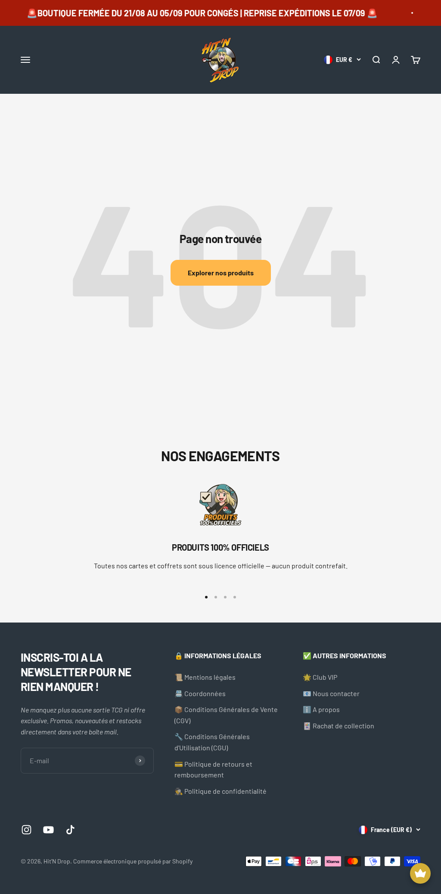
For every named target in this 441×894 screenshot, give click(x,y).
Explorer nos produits (221, 272)
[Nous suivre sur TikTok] (70, 829)
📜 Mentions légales (205, 677)
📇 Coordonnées (200, 693)
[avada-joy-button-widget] (420, 873)
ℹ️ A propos (321, 709)
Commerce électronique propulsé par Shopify (133, 861)
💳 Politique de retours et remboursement (213, 769)
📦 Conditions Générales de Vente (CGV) (226, 714)
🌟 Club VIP (320, 677)
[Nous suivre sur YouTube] (48, 829)
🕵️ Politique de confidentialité (220, 791)
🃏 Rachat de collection (338, 725)
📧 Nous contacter (331, 693)
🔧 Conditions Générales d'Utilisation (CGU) (212, 742)
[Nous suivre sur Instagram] (26, 829)
